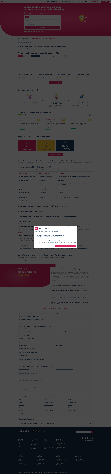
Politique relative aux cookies (61, 242)
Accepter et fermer (65, 245)
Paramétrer (44, 245)
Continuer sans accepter (71, 226)
